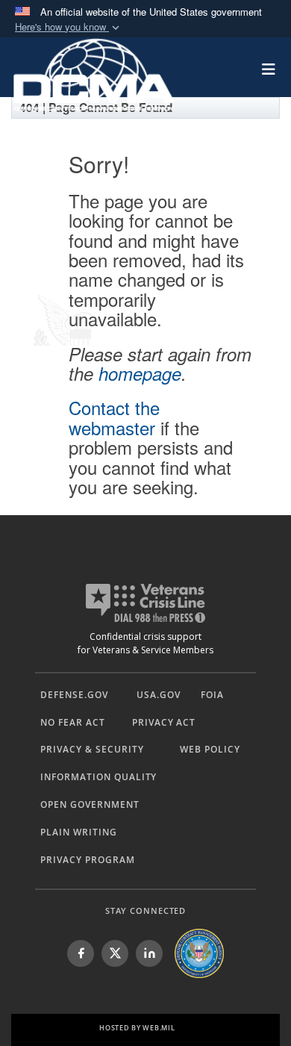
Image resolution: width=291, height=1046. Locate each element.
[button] (68, 27)
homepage (139, 373)
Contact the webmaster (114, 417)
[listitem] (80, 953)
